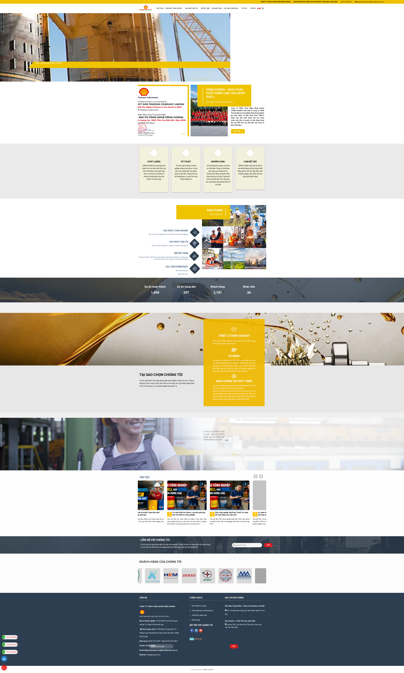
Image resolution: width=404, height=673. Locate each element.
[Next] (393, 47)
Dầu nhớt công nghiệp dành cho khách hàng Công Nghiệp (168, 234)
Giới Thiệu (160, 8)
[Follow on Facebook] (192, 630)
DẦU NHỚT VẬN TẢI (191, 8)
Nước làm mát (183, 274)
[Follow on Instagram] (196, 630)
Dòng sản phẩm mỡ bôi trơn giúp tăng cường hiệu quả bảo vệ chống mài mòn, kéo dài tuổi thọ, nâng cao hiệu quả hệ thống (163, 258)
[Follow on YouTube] (201, 630)
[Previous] (11, 47)
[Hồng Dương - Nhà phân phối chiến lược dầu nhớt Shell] (145, 8)
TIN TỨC (244, 8)
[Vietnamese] (260, 8)
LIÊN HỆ (253, 8)
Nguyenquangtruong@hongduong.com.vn (160, 650)
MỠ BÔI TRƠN (205, 8)
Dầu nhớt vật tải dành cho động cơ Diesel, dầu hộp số (170, 245)
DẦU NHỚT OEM (217, 8)
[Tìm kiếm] (263, 8)
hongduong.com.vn (153, 655)
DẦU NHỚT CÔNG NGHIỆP (174, 8)
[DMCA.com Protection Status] (196, 639)
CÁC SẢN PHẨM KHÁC (231, 8)
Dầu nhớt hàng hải (182, 271)
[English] (258, 8)
